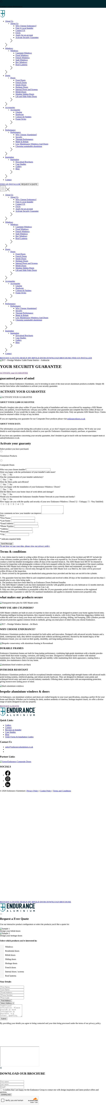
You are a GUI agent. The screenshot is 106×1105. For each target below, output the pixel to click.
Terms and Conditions (62, 791)
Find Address (6, 1001)
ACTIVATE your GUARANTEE (14, 373)
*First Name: (5, 518)
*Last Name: (5, 521)
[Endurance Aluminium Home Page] (15, 17)
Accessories (10, 107)
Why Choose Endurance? (26, 26)
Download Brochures (24, 162)
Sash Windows (22, 60)
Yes (4, 475)
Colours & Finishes (23, 117)
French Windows (22, 58)
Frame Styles (21, 119)
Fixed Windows (22, 55)
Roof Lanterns (21, 65)
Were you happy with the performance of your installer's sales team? (27, 472)
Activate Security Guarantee (27, 37)
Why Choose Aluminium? (26, 135)
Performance (10, 130)
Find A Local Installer (24, 28)
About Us (9, 21)
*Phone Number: (7, 526)
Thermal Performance (24, 139)
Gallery (19, 166)
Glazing (19, 112)
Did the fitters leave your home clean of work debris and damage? (27, 492)
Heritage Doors (22, 87)
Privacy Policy (33, 791)
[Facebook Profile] (7, 775)
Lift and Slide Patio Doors (26, 96)
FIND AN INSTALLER (10, 184)
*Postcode (4, 531)
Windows (9, 48)
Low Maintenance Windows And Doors (32, 144)
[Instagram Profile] (7, 781)
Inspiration (9, 157)
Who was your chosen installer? (13, 469)
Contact (8, 180)
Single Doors (21, 85)
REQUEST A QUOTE (29, 184)
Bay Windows (21, 62)
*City (2, 534)
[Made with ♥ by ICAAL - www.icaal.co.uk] (53, 899)
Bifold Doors (21, 92)
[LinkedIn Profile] (7, 786)
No (10, 475)
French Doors (21, 82)
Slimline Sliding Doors (25, 94)
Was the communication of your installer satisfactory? (21, 477)
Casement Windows (24, 53)
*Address (4, 529)
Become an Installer (13, 730)
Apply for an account (24, 35)
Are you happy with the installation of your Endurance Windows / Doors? (30, 487)
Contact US (20, 30)
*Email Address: (6, 523)
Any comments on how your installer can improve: (20, 513)
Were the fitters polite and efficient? (14, 482)
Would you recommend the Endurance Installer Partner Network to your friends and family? (37, 497)
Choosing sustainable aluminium (29, 146)
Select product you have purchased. (14, 449)
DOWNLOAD (6, 1095)
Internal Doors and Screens (27, 89)
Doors (7, 75)
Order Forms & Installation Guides (19, 737)
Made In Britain (22, 142)
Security (19, 137)
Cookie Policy (46, 791)
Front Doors (20, 80)
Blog (18, 169)
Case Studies (21, 164)
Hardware (20, 114)
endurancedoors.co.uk (76, 419)
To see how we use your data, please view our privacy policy (25, 546)
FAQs (18, 33)
